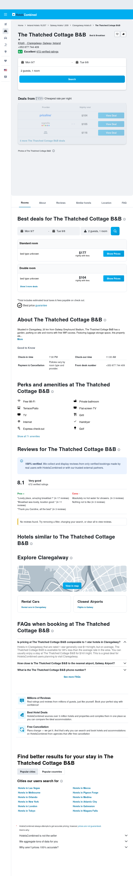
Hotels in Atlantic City (85, 801)
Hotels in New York (28, 801)
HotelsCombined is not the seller (38, 835)
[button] (5, 14)
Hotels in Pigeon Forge (85, 792)
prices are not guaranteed (89, 826)
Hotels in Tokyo (26, 810)
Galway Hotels (56, 25)
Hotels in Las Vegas (29, 788)
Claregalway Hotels (81, 25)
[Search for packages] (5, 45)
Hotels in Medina (82, 797)
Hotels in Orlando (27, 797)
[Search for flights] (5, 24)
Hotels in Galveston (84, 806)
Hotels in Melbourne (29, 792)
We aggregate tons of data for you (38, 841)
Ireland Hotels (33, 25)
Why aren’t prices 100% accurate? (39, 847)
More (20, 339)
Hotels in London (27, 806)
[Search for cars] (5, 38)
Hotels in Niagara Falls (85, 810)
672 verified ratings (47, 51)
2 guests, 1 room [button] (30, 70)
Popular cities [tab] (27, 771)
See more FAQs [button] (72, 676)
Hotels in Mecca (82, 788)
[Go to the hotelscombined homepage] (24, 14)
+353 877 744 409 (28, 47)
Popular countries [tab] (52, 771)
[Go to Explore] (5, 51)
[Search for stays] (5, 31)
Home (20, 25)
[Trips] (5, 61)
